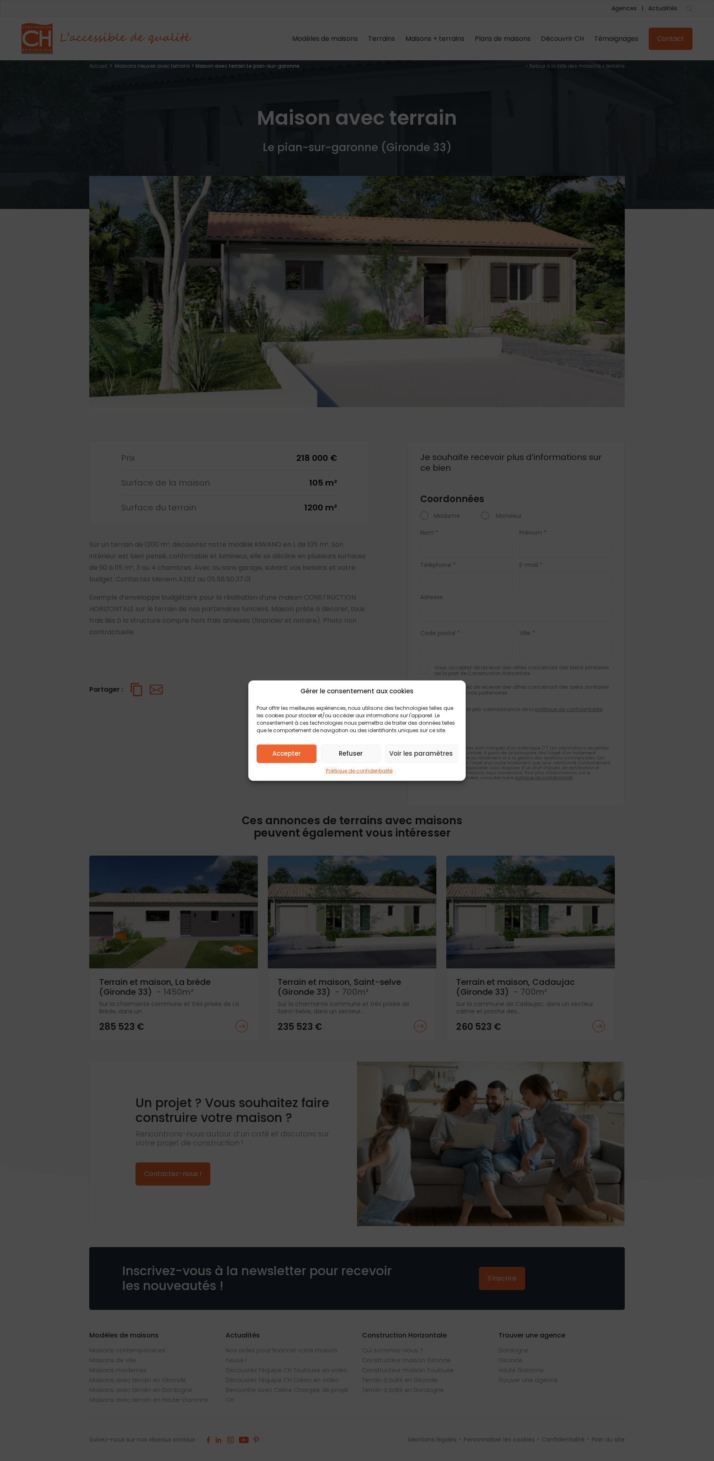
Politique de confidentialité (359, 770)
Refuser (351, 753)
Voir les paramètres (421, 753)
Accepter (286, 753)
